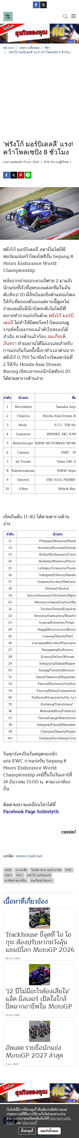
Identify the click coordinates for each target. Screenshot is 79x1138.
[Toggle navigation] (73, 16)
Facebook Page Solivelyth (31, 811)
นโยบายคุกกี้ (29, 1123)
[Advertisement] (39, 96)
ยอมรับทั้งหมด (49, 1131)
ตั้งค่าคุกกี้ (27, 1131)
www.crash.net (30, 856)
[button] (64, 16)
